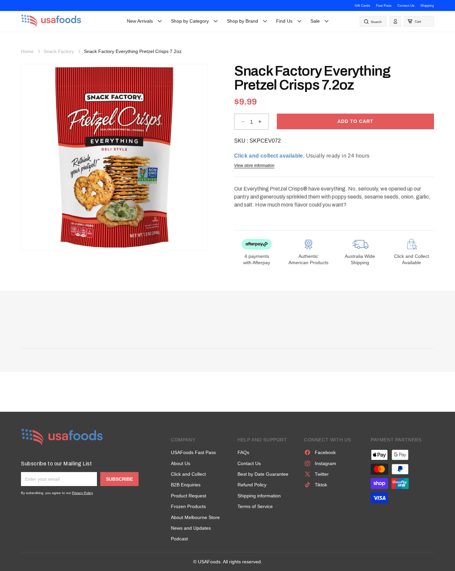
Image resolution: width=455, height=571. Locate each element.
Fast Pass (383, 5)
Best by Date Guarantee (262, 474)
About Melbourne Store (195, 517)
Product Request (188, 495)
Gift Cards (362, 5)
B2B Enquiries (186, 484)
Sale (315, 21)
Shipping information (259, 495)
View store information (254, 165)
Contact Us (405, 5)
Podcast (179, 538)
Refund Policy (251, 484)
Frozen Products (188, 506)
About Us (180, 463)
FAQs (243, 452)
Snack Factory (59, 51)
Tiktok (321, 484)
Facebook (325, 452)
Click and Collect (188, 474)
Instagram (325, 463)
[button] (419, 21)
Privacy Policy (82, 493)
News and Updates (191, 528)
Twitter (322, 474)
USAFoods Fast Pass (193, 452)
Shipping (427, 5)
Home (27, 51)
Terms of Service (255, 506)
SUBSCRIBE (119, 479)
